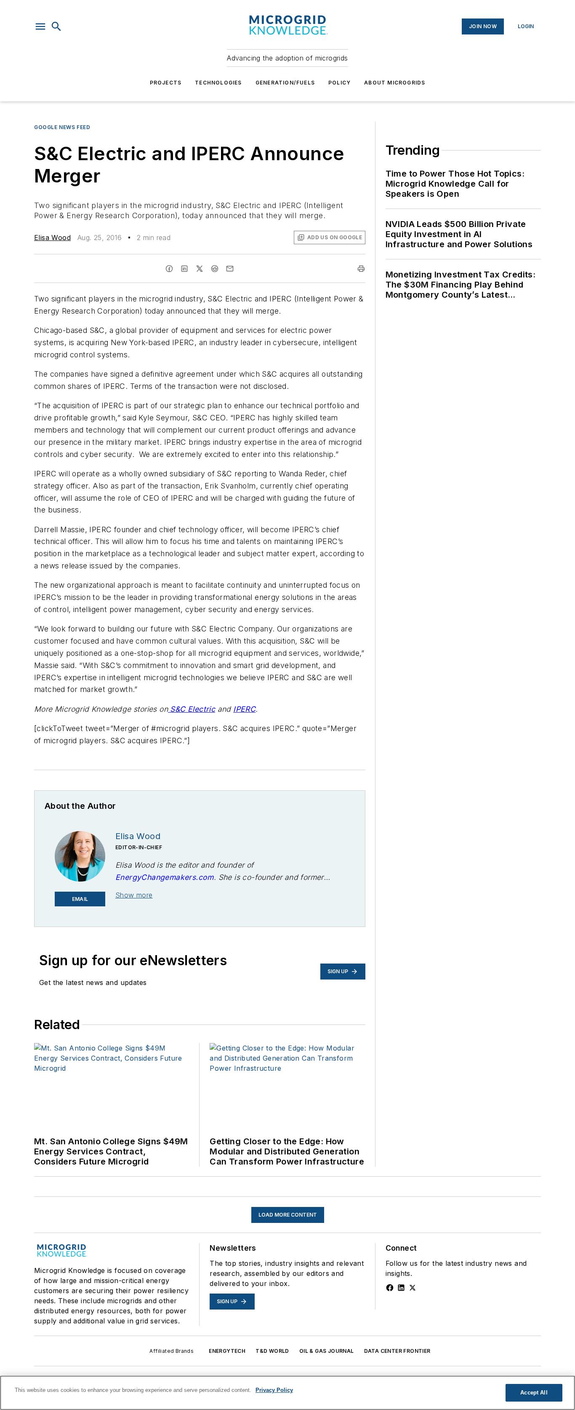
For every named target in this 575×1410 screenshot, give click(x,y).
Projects (166, 82)
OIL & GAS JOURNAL (326, 1351)
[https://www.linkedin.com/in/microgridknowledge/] (401, 1287)
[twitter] (199, 268)
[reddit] (214, 268)
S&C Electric (191, 709)
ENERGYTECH (227, 1351)
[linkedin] (184, 268)
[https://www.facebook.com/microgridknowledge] (390, 1287)
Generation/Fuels (285, 82)
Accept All (533, 1392)
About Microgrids (394, 82)
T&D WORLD (272, 1351)
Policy (339, 82)
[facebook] (169, 268)
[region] (287, 1393)
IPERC (244, 709)
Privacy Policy (274, 1390)
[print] (361, 268)
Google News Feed (62, 127)
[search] (56, 26)
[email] (230, 268)
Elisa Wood (52, 237)
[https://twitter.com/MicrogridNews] (412, 1287)
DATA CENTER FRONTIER (397, 1351)
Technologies (218, 82)
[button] (40, 26)
